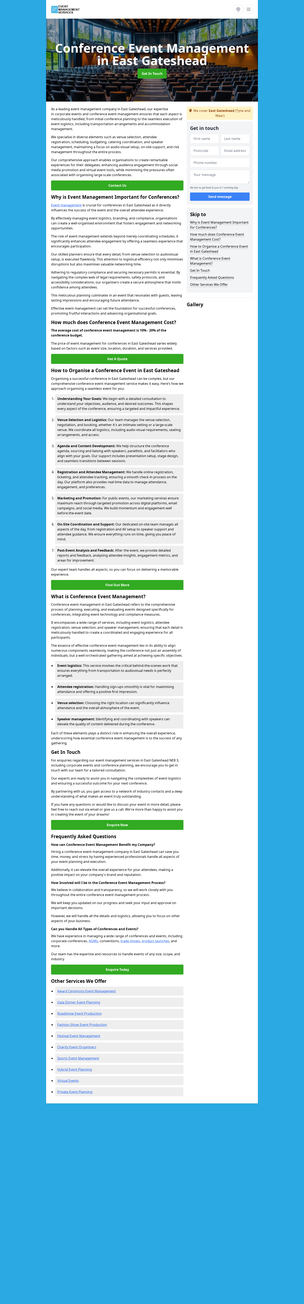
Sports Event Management (78, 1058)
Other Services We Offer (209, 284)
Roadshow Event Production (79, 1013)
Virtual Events (68, 1080)
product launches (155, 941)
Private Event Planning (74, 1092)
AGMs (93, 941)
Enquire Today (117, 969)
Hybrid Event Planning (74, 1069)
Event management (66, 205)
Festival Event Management (78, 1036)
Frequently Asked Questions (212, 277)
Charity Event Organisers (76, 1047)
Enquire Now (117, 825)
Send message (220, 196)
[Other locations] (238, 9)
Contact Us (117, 185)
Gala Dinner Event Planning (78, 1002)
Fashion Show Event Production (82, 1024)
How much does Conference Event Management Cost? (217, 237)
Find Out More (117, 585)
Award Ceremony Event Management (86, 991)
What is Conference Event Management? (210, 261)
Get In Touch (152, 73)
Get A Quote (117, 359)
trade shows (130, 941)
